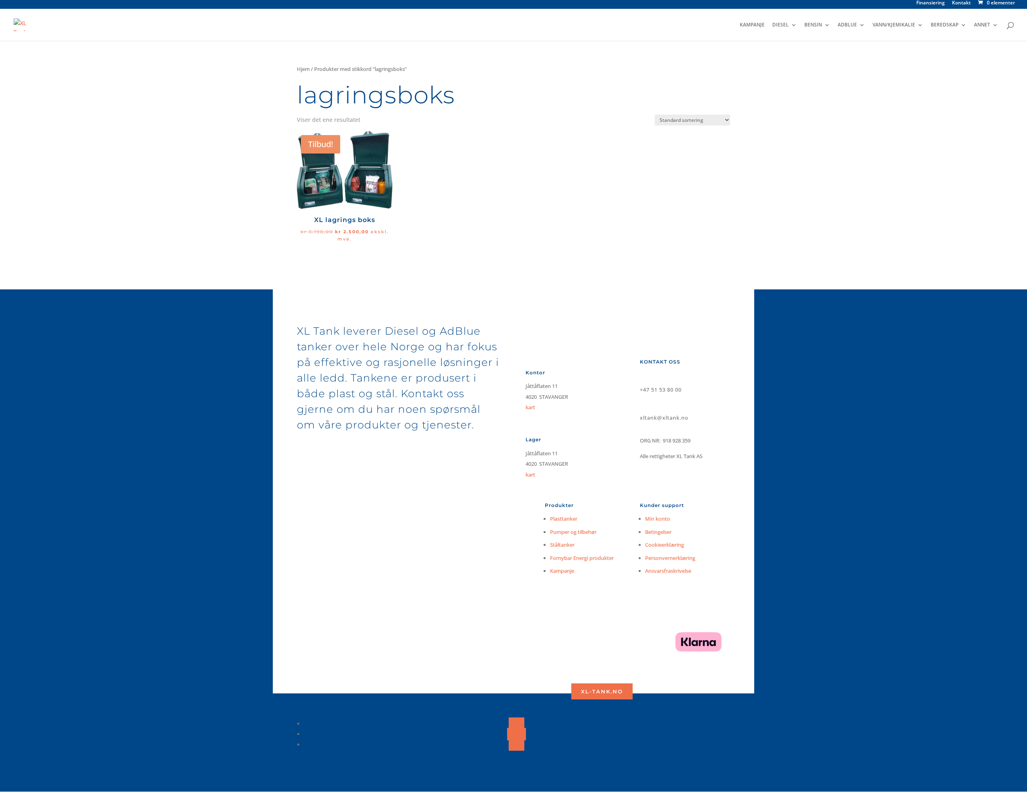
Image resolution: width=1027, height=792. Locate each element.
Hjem (303, 69)
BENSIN (813, 25)
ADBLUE (847, 25)
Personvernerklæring (670, 558)
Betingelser (658, 531)
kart (530, 474)
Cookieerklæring (664, 544)
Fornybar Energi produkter (582, 558)
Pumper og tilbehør (573, 531)
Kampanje (562, 570)
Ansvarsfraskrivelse (668, 570)
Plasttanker (563, 518)
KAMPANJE (752, 25)
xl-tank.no (602, 691)
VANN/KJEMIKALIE (894, 25)
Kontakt (961, 3)
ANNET (982, 25)
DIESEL (780, 25)
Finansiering (930, 3)
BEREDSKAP (944, 25)
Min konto (657, 518)
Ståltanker (562, 544)
